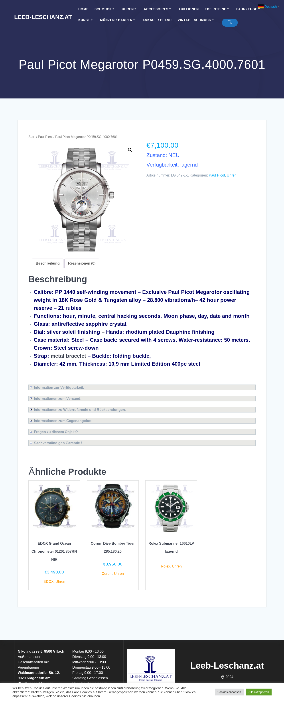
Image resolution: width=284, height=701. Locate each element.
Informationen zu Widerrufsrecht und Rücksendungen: (80, 409)
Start (31, 136)
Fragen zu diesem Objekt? (56, 431)
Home (83, 9)
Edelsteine (215, 9)
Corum (107, 573)
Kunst (84, 20)
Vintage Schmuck (194, 20)
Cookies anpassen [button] (229, 692)
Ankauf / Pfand (157, 20)
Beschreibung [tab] (48, 263)
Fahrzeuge (246, 9)
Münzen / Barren (116, 20)
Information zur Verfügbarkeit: (59, 387)
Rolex (165, 566)
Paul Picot (45, 136)
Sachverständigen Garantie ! (58, 442)
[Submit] (230, 23)
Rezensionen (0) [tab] (81, 263)
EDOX (48, 581)
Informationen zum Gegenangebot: (63, 420)
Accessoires (156, 9)
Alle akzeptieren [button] (258, 692)
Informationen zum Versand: (57, 398)
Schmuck (103, 9)
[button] (130, 150)
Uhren (128, 9)
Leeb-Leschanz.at (43, 17)
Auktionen (188, 9)
